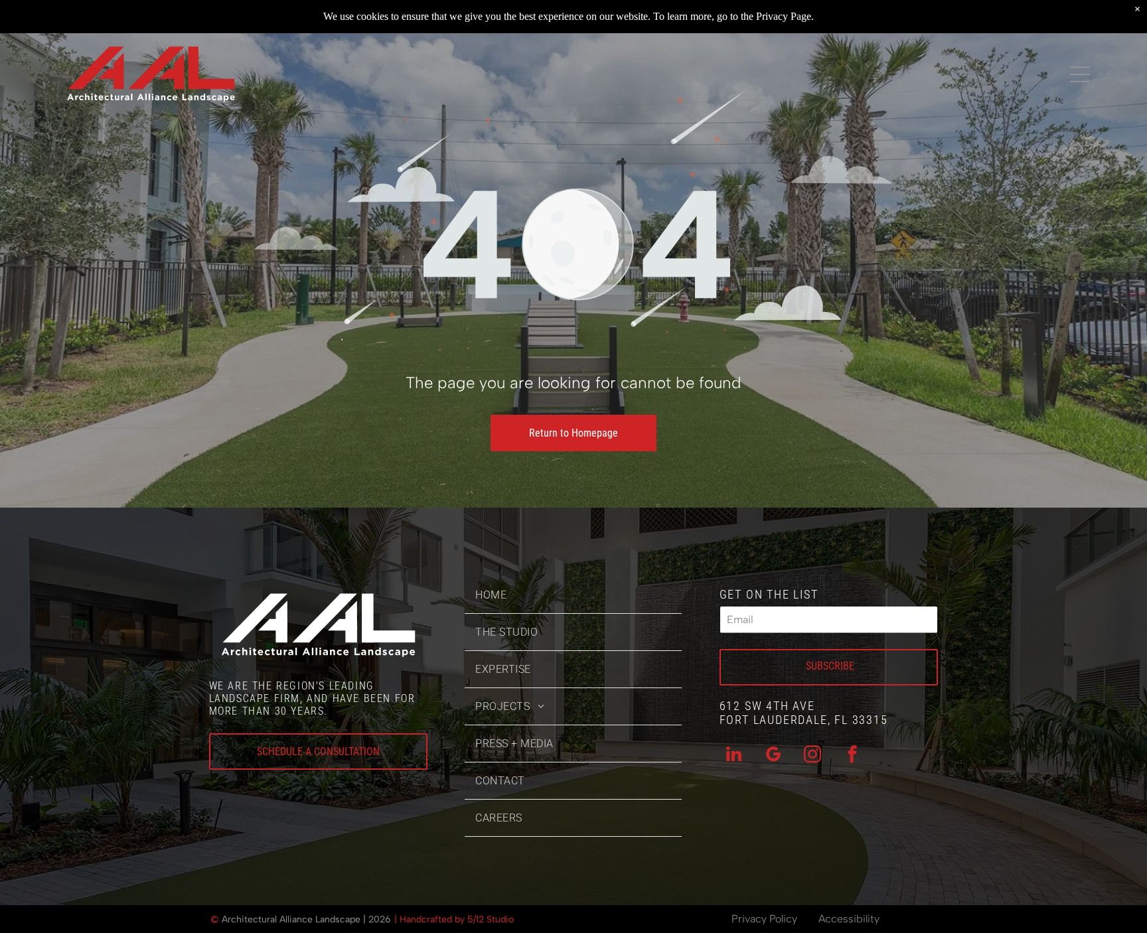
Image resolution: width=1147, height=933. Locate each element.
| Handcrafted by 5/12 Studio (454, 919)
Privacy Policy (764, 918)
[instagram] (812, 756)
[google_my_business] (773, 756)
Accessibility (848, 918)
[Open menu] (1080, 74)
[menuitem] (573, 595)
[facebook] (852, 756)
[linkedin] (734, 756)
